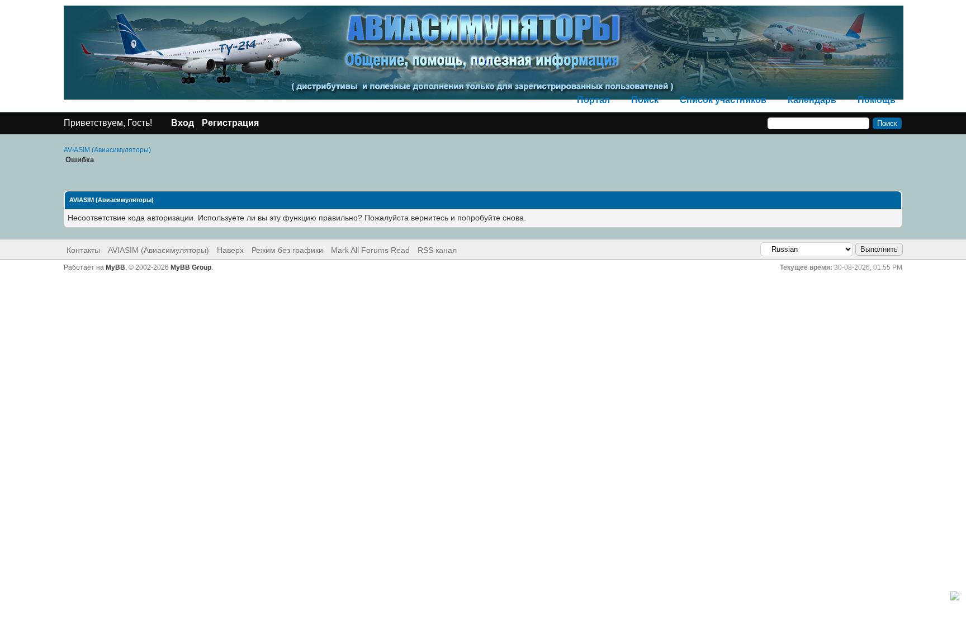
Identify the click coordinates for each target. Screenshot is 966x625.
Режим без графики (287, 250)
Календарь (812, 100)
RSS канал (437, 250)
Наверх (230, 250)
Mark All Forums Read (370, 250)
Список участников (723, 100)
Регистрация (230, 123)
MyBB (115, 267)
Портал (593, 100)
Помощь (877, 100)
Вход (182, 123)
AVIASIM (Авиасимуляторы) (107, 150)
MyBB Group (191, 267)
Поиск (645, 100)
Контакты (83, 250)
